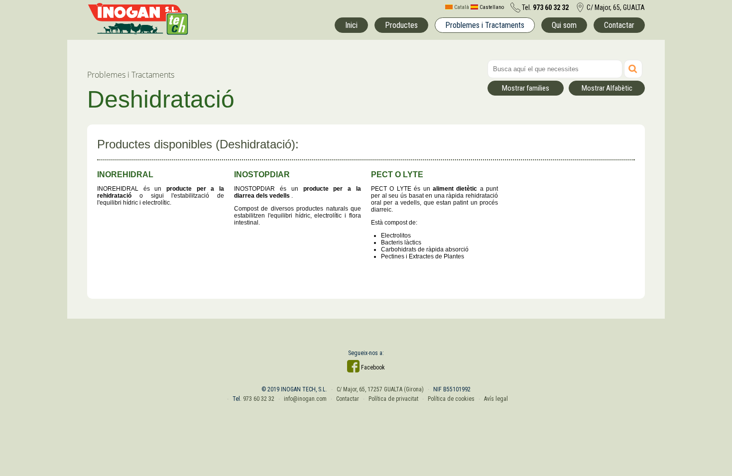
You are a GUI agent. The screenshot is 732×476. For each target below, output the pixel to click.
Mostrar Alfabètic (607, 88)
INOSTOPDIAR (262, 174)
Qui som (564, 25)
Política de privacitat (393, 398)
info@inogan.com (305, 398)
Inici (351, 25)
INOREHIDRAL (125, 174)
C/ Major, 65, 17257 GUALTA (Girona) (380, 389)
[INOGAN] (138, 32)
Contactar (619, 25)
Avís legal (496, 398)
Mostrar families (525, 88)
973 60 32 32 (258, 398)
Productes (401, 25)
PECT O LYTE (397, 174)
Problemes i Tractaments (484, 25)
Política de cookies (451, 398)
